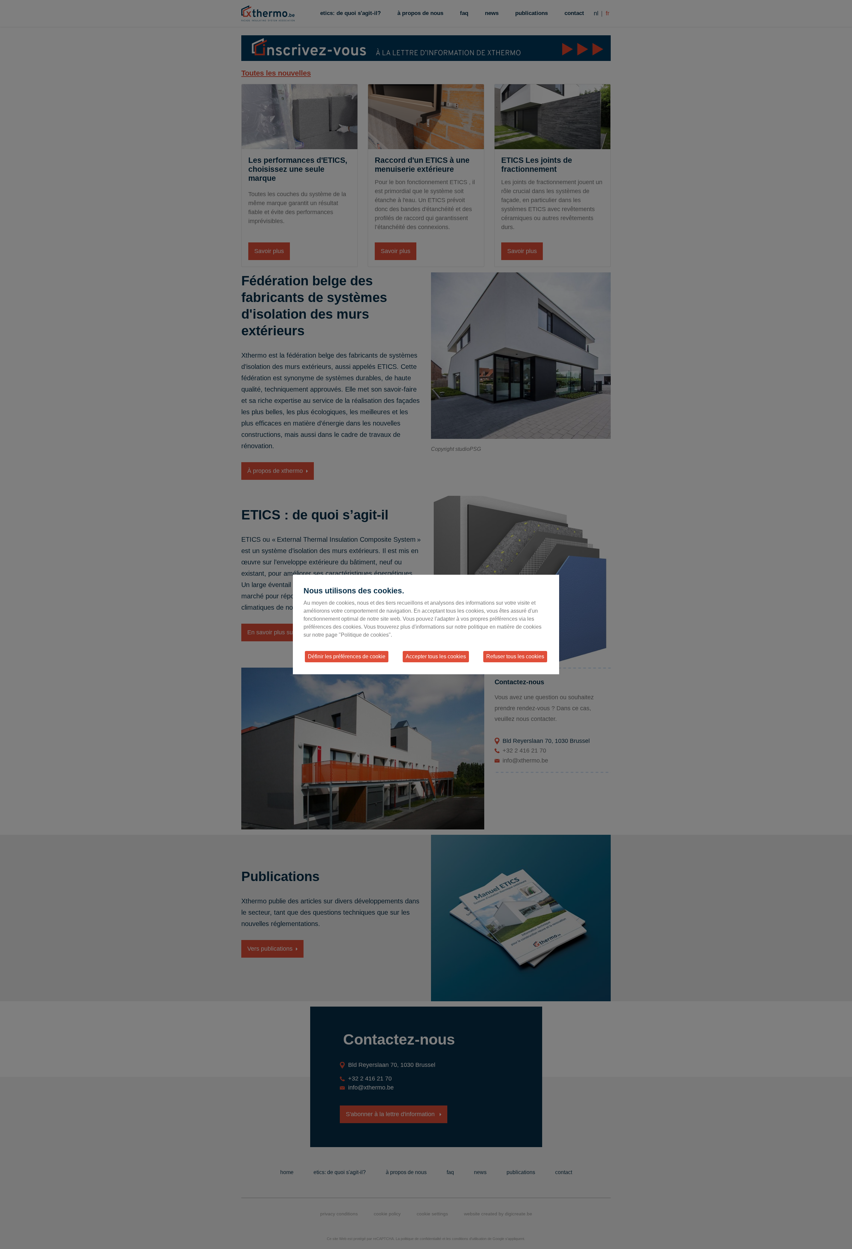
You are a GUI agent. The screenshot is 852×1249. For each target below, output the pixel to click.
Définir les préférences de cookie (346, 656)
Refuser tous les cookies (515, 656)
